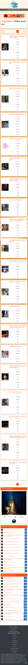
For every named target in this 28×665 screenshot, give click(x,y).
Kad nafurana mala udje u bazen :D (11, 541)
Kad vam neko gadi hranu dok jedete (12, 601)
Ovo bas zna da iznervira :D (10, 619)
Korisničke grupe (13, 631)
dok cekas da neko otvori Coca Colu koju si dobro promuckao (17, 326)
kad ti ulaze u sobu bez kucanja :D (11, 586)
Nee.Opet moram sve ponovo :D (11, 529)
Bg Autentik (14, 644)
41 (9, 516)
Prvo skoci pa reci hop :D (9, 616)
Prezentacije (14, 640)
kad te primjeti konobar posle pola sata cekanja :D (17, 366)
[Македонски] (17, 632)
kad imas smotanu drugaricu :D (17, 114)
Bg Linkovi (15, 634)
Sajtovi (14, 638)
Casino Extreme (15, 650)
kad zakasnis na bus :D (15, 346)
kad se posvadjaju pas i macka (17, 281)
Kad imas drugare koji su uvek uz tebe (12, 610)
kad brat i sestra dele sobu (16, 138)
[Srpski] (10, 632)
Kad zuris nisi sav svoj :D (9, 556)
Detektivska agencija (15, 648)
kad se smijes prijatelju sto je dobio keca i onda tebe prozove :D (17, 436)
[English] (19, 632)
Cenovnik (13, 629)
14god (23, 516)
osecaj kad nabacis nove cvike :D (17, 416)
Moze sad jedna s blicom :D (10, 532)
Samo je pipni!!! (7, 604)
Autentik (14, 646)
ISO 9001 (14, 652)
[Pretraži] (18, 9)
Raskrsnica (15, 636)
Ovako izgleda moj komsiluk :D (10, 544)
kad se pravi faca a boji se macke (11, 538)
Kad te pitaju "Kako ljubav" (16, 200)
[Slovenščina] (13, 632)
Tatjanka (7, 21)
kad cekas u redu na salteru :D (10, 581)
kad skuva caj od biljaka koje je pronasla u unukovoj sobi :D (17, 220)
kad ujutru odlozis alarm (9, 570)
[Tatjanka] (2, 529)
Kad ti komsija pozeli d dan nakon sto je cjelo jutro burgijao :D (13, 578)
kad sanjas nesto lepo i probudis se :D (12, 550)
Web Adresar (14, 642)
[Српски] (8, 632)
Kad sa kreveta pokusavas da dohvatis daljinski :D (13, 596)
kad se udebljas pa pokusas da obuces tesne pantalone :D (13, 568)
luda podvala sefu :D (14, 306)
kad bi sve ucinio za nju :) (15, 392)
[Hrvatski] (12, 632)
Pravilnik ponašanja (13, 627)
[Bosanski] (15, 632)
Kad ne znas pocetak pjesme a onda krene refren (17, 179)
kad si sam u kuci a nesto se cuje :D (11, 547)
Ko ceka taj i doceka (8, 565)
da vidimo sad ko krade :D (9, 562)
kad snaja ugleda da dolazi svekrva (11, 553)
